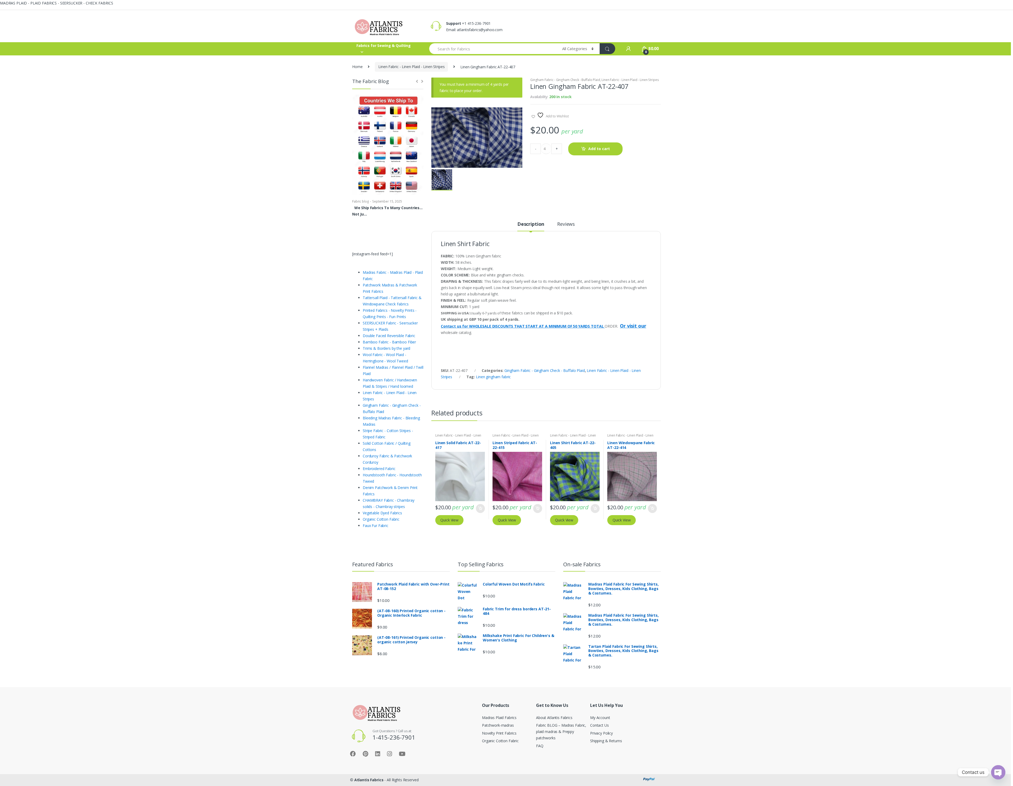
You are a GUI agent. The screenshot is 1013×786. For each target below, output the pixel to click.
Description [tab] (530, 224)
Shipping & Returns (606, 740)
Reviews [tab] (566, 224)
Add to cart (599, 148)
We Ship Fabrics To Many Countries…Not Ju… (387, 211)
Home (357, 66)
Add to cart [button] (480, 508)
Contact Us (599, 725)
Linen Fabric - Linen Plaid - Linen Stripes (411, 66)
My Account (600, 717)
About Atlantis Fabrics (554, 717)
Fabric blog (360, 201)
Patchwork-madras (498, 725)
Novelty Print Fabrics (499, 733)
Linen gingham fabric (493, 376)
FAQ (539, 745)
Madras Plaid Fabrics (499, 717)
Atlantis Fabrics (369, 779)
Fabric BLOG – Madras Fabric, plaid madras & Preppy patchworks (561, 731)
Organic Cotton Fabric (500, 740)
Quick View (449, 520)
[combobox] (492, 48)
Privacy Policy (601, 733)
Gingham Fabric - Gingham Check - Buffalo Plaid (565, 80)
